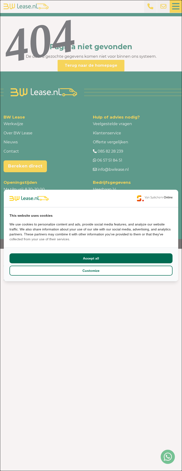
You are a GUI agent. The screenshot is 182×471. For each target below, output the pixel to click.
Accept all (91, 258)
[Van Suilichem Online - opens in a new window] (155, 198)
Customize (91, 271)
